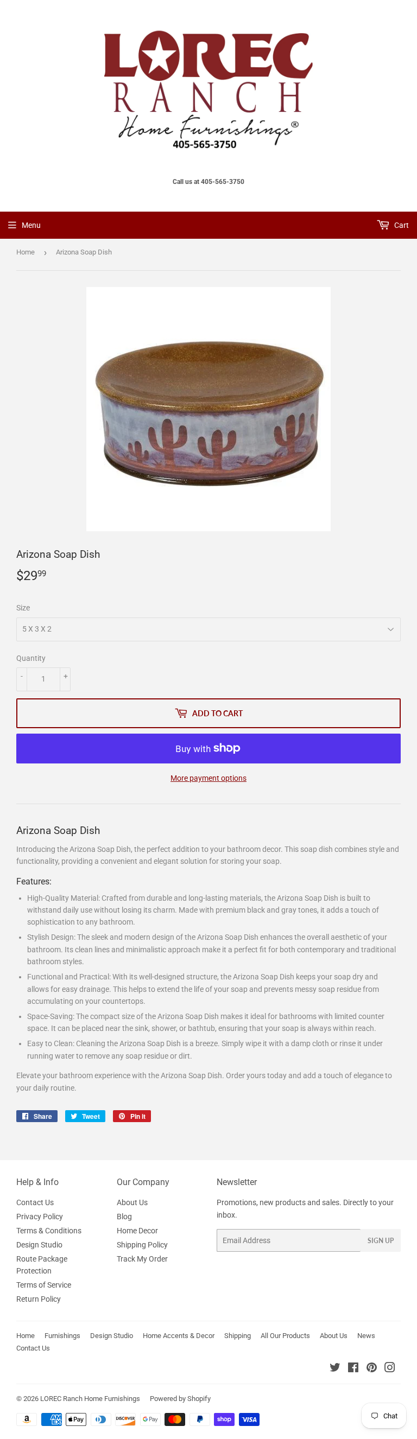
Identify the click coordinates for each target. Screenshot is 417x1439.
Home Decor (137, 1230)
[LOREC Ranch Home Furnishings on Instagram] (389, 1369)
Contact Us (35, 1202)
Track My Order (142, 1259)
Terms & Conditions (48, 1230)
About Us (132, 1202)
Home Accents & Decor (178, 1336)
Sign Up (381, 1241)
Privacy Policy (39, 1216)
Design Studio (39, 1244)
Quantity (31, 658)
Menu (31, 225)
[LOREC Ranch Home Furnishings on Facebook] (353, 1369)
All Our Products (285, 1336)
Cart (401, 225)
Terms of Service (43, 1285)
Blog (124, 1216)
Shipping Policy (142, 1244)
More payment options (208, 778)
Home (25, 252)
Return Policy (38, 1299)
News (366, 1336)
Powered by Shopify (180, 1399)
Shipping (237, 1336)
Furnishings (62, 1336)
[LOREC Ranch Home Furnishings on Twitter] (335, 1369)
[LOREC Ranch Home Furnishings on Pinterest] (371, 1369)
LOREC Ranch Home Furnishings (90, 1399)
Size (23, 607)
